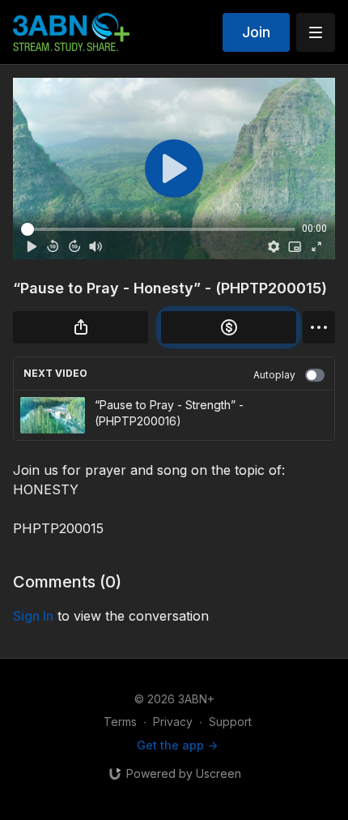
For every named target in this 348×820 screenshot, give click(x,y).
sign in (33, 616)
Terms (120, 721)
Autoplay (274, 375)
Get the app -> (177, 745)
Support (230, 721)
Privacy (173, 721)
